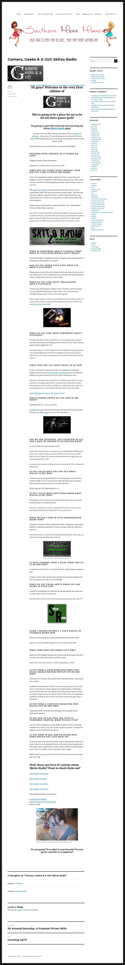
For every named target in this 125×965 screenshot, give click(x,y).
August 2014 (95, 141)
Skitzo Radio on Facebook (39, 774)
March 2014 (94, 151)
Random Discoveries (97, 82)
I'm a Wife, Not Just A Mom (99, 199)
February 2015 (95, 134)
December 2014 (96, 138)
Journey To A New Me (63, 14)
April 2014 (94, 149)
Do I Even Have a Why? (98, 78)
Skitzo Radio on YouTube (39, 784)
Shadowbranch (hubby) (38, 799)
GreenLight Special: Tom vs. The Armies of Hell (47, 393)
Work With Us (110, 14)
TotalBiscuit (34, 410)
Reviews (98, 14)
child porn (19, 883)
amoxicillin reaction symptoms (100, 97)
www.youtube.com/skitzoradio (59, 373)
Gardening (94, 197)
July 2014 (94, 143)
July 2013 (94, 166)
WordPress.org (95, 250)
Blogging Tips (87, 14)
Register (94, 243)
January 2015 (95, 136)
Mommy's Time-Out (97, 208)
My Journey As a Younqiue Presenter (102, 212)
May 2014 (94, 147)
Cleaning (94, 191)
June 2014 (94, 145)
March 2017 (94, 132)
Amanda (94, 185)
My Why (93, 80)
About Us (94, 183)
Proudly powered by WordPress (31, 956)
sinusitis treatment (97, 95)
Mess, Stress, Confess (97, 75)
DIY (92, 193)
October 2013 (95, 161)
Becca (93, 187)
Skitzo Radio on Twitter (38, 779)
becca (9, 91)
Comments (96, 249)
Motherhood (28, 14)
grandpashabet (20, 891)
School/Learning (96, 224)
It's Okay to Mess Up (97, 201)
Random (94, 214)
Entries (94, 247)
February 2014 (95, 153)
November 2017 (95, 124)
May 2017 (94, 128)
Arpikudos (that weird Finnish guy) (43, 802)
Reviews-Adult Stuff (97, 220)
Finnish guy (38, 304)
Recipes (93, 216)
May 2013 (94, 170)
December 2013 (96, 157)
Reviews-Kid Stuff (96, 222)
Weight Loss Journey (97, 230)
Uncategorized (95, 226)
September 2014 (96, 139)
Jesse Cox (48, 405)
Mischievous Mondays (98, 206)
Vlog (78, 14)
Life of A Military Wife (45, 14)
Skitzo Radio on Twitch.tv (39, 789)
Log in (93, 245)
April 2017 (94, 130)
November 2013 (96, 159)
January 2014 (95, 155)
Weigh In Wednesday (97, 77)
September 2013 (96, 163)
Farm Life (94, 195)
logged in (20, 910)
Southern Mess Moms (14, 956)
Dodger (46, 412)
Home (19, 14)
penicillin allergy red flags (99, 105)
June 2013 (94, 168)
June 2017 (94, 126)
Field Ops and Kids (110, 95)
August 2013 (95, 164)
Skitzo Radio (58, 128)
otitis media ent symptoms (99, 109)
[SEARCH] (115, 61)
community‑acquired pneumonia (101, 101)
